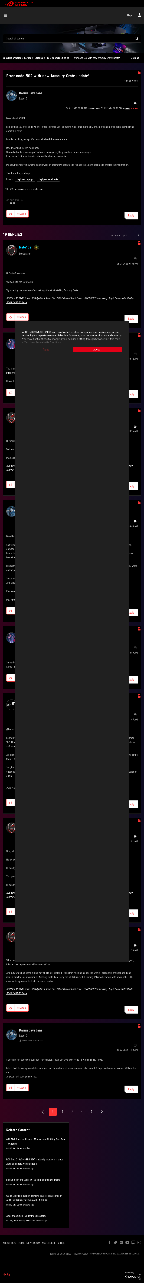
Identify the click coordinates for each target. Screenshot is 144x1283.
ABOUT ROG (9, 1243)
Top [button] (9, 1274)
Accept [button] (97, 349)
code (35, 189)
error (42, 189)
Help (129, 15)
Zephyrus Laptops (25, 179)
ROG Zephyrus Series (58, 58)
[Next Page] (101, 1112)
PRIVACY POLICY (80, 1254)
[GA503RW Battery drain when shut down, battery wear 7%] (132, 235)
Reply (131, 215)
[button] (10, 213)
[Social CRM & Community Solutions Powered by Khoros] (132, 1275)
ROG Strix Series (15, 1148)
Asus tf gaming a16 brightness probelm (26, 1215)
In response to (32, 1040)
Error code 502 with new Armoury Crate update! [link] (96, 58)
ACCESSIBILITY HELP (54, 1243)
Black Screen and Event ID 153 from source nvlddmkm (33, 1179)
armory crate (20, 189)
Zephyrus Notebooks (48, 179)
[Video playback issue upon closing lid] (138, 235)
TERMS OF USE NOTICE (60, 1254)
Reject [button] (46, 349)
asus (29, 189)
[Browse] (7, 15)
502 (11, 189)
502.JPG (14, 200)
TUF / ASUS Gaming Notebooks (21, 1220)
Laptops (39, 58)
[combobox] (72, 38)
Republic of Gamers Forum (17, 58)
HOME (21, 1243)
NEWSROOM (33, 1243)
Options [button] (135, 58)
